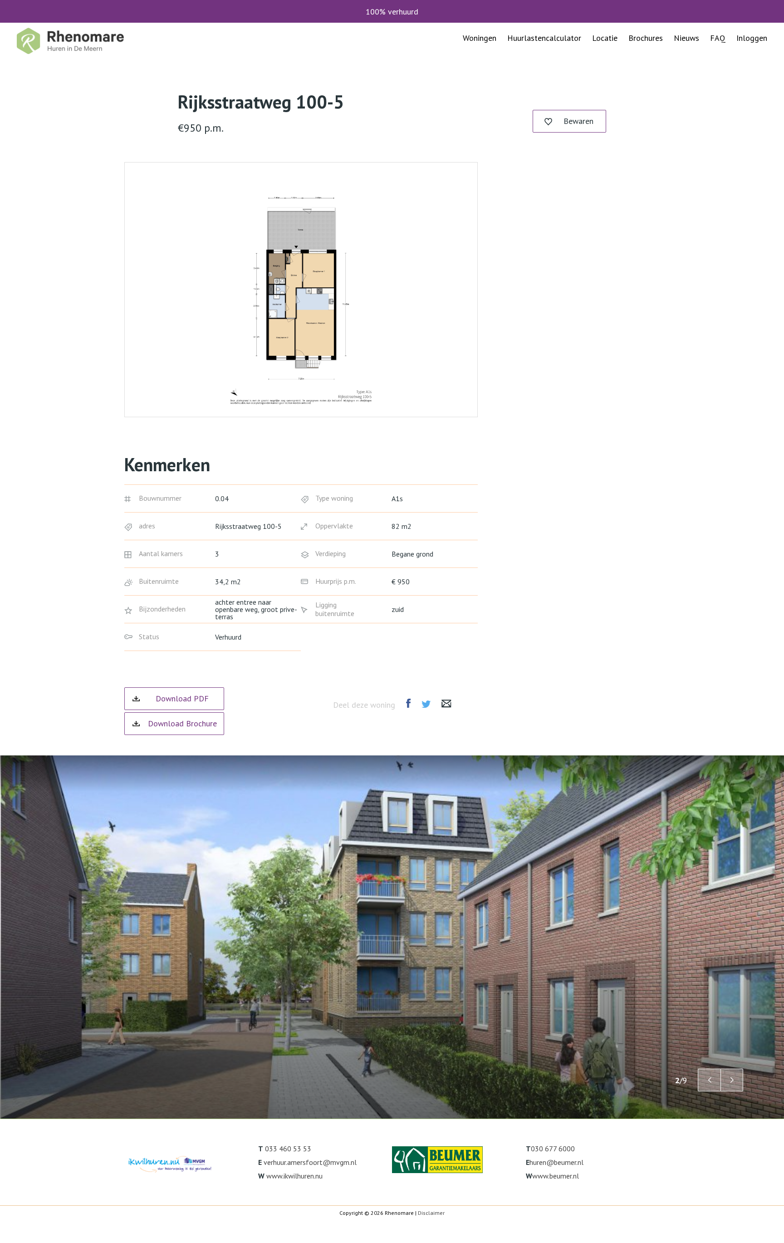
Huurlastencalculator (544, 38)
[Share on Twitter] (426, 704)
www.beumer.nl (555, 1175)
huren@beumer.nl (556, 1162)
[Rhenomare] (70, 41)
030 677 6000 (553, 1148)
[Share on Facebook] (408, 703)
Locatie (604, 38)
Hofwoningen (651, 93)
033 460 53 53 (288, 1148)
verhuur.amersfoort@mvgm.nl (310, 1162)
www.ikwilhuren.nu (294, 1175)
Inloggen (751, 38)
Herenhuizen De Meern (502, 111)
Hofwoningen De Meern (504, 93)
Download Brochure (182, 723)
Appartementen (655, 74)
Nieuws (686, 38)
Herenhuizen (649, 111)
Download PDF (182, 698)
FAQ (717, 38)
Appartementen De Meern (507, 74)
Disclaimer (431, 1212)
